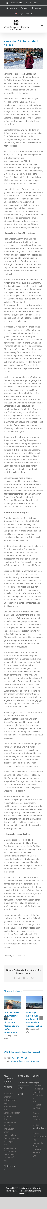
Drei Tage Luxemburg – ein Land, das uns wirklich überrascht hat (34, 1019)
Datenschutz (23, 1193)
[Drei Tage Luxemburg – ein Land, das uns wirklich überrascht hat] (34, 997)
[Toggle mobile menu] (42, 25)
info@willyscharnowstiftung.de (25, 1061)
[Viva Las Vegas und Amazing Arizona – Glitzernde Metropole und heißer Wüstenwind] (12, 997)
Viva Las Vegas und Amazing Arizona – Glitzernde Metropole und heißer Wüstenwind (12, 1022)
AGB (21, 1094)
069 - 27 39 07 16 (19, 1057)
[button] (6, 1018)
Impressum (35, 1191)
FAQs (22, 1088)
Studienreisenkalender (24, 1082)
